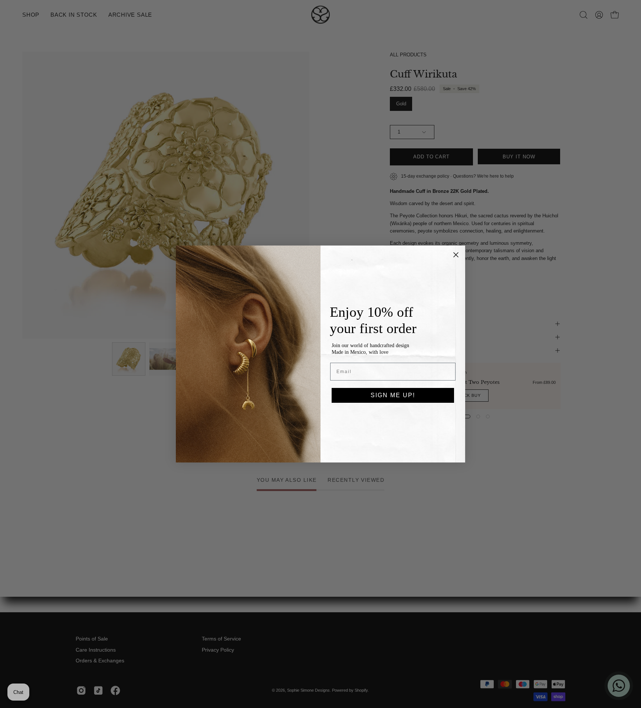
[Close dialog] (455, 254)
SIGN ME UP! (393, 395)
